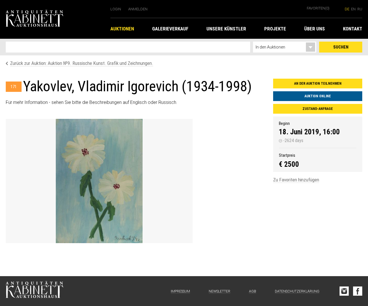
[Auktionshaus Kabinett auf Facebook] (357, 291)
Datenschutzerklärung (297, 291)
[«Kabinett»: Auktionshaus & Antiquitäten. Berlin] (34, 291)
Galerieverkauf (170, 29)
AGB (252, 291)
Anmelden (137, 9)
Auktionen (122, 29)
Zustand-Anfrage (317, 109)
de (347, 9)
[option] (99, 181)
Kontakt (352, 29)
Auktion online (317, 96)
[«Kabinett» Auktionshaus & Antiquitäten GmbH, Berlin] (55, 19)
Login (115, 9)
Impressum (180, 291)
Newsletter (219, 291)
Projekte (275, 29)
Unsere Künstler (226, 29)
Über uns (314, 29)
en (353, 9)
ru (359, 9)
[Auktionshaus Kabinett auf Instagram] (344, 291)
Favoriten (318, 8)
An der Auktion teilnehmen (318, 84)
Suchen (340, 47)
